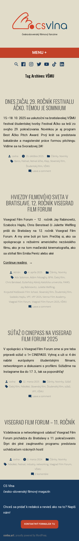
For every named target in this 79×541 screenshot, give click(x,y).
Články (54, 156)
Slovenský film (57, 161)
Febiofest (25, 386)
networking (42, 464)
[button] (17, 64)
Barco (17, 161)
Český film (59, 277)
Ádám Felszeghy (38, 277)
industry (31, 464)
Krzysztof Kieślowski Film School (21, 291)
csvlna (15, 156)
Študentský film (34, 166)
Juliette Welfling (46, 287)
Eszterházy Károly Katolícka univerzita (42, 282)
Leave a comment (41, 171)
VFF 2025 (36, 296)
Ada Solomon (22, 277)
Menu (51, 52)
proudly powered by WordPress (31, 535)
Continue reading (22, 263)
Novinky (63, 156)
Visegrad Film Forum (20, 301)
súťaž (67, 386)
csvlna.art (8, 535)
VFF (29, 296)
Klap (46, 161)
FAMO (66, 282)
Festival (25, 161)
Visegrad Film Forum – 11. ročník (39, 422)
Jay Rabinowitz (28, 287)
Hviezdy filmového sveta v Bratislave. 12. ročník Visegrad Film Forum (39, 203)
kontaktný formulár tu (39, 524)
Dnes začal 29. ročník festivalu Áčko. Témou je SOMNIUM (39, 104)
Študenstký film (55, 386)
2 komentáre (41, 474)
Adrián (16, 272)
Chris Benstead (13, 282)
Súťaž (68, 381)
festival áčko (36, 161)
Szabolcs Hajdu (17, 296)
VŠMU (47, 166)
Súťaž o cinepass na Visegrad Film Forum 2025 (39, 335)
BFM (50, 277)
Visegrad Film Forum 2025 (45, 301)
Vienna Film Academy (54, 296)
